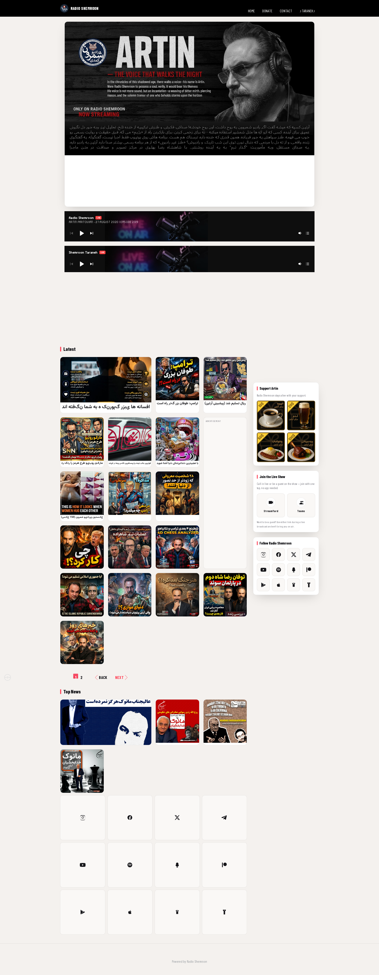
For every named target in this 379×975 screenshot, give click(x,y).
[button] (82, 233)
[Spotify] (130, 865)
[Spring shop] (224, 912)
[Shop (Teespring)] (177, 912)
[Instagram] (82, 817)
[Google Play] (82, 912)
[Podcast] (177, 865)
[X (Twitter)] (177, 817)
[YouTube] (82, 865)
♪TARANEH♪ (307, 11)
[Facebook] (130, 817)
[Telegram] (224, 817)
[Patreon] (224, 865)
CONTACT (286, 11)
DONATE (267, 11)
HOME (251, 11)
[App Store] (130, 912)
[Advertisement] (189, 308)
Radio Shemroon (197, 961)
